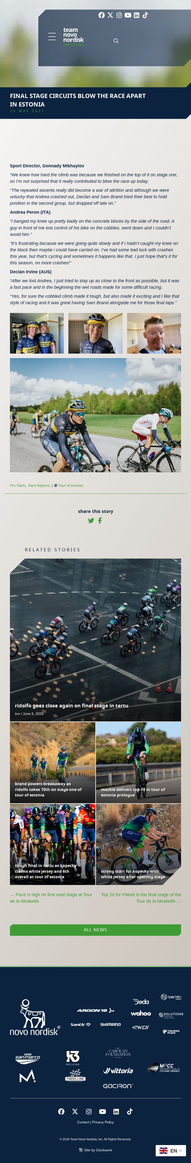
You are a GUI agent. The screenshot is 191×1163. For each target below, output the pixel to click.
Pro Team (17, 485)
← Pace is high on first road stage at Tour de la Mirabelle (51, 898)
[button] (52, 37)
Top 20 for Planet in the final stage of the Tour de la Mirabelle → (141, 898)
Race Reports (39, 485)
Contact (83, 1122)
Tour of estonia (70, 485)
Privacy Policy (103, 1122)
